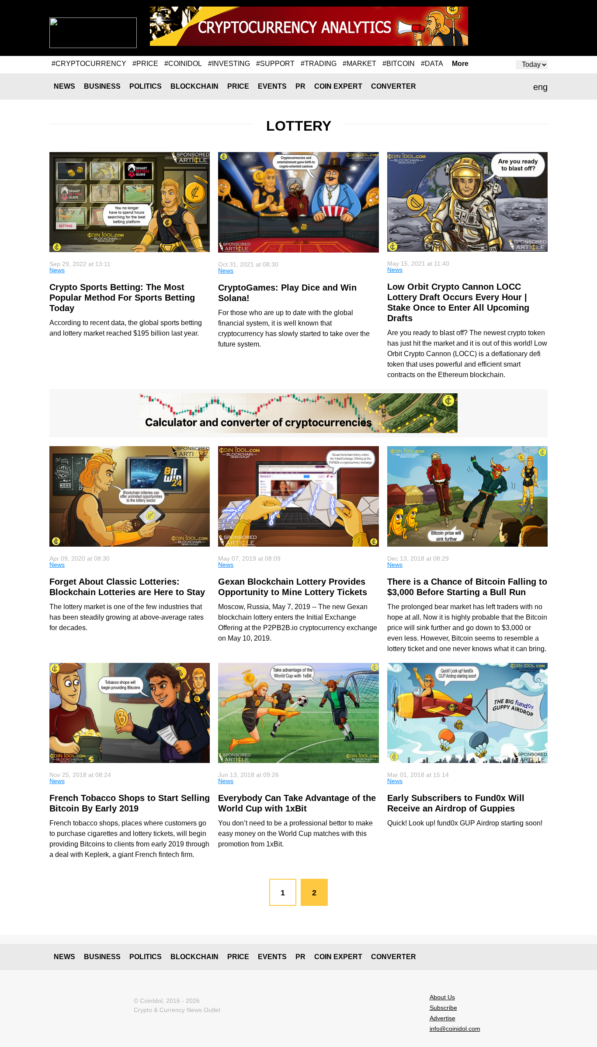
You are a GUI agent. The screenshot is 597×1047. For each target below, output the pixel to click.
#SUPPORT (275, 63)
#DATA (432, 63)
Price (238, 86)
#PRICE (145, 63)
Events (272, 86)
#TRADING (319, 63)
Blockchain (194, 86)
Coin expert (338, 86)
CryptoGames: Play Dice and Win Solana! (287, 293)
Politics (145, 86)
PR (300, 86)
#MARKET (359, 63)
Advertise (442, 1018)
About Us (442, 997)
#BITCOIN (398, 63)
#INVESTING (229, 63)
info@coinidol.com (455, 1028)
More (460, 63)
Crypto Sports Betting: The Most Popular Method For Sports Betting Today (122, 297)
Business (102, 86)
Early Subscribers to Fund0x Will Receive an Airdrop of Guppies (455, 803)
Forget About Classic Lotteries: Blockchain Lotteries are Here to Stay (127, 587)
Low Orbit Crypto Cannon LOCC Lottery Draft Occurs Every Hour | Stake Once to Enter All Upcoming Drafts (458, 302)
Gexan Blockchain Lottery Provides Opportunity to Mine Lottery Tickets (292, 587)
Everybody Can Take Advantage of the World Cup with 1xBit (297, 803)
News (64, 86)
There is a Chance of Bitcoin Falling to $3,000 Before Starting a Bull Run (467, 587)
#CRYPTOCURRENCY (89, 63)
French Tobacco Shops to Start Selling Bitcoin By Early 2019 (129, 803)
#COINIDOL (183, 63)
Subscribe (443, 1007)
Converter (393, 86)
